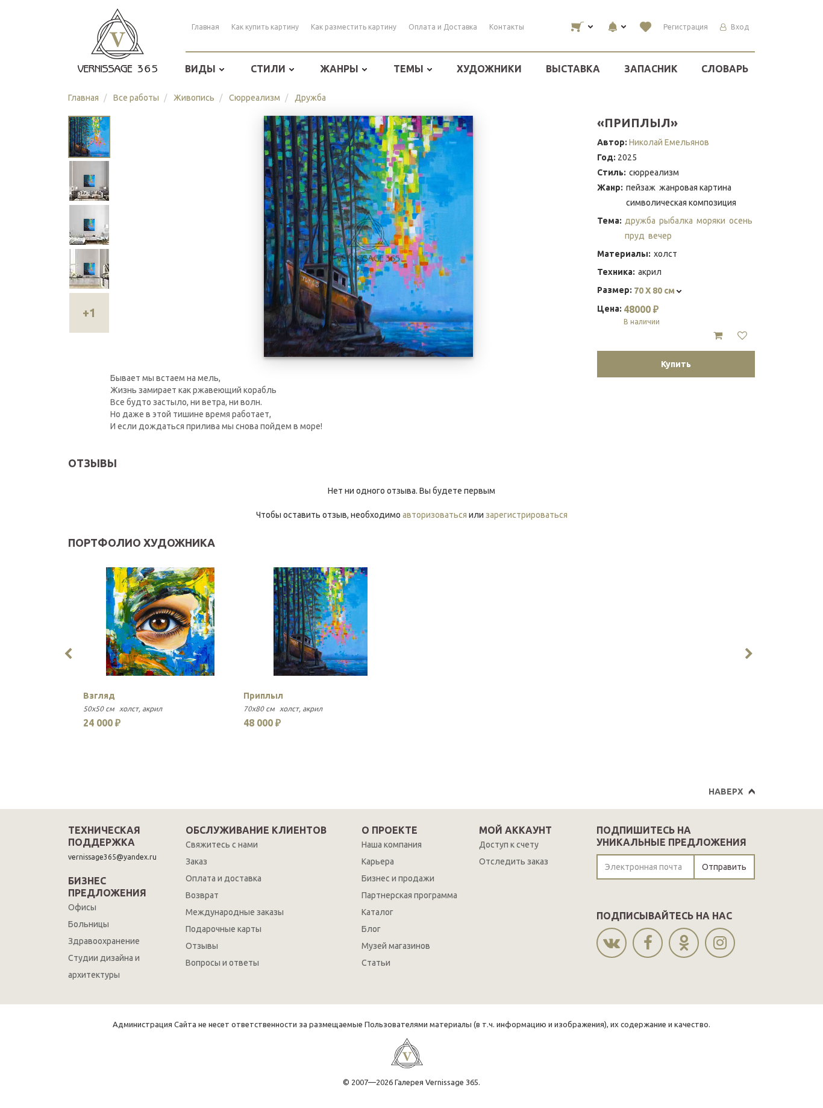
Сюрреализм (254, 97)
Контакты (506, 27)
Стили (269, 68)
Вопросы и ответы (222, 963)
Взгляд (99, 695)
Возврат (202, 895)
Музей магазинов (395, 946)
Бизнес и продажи (397, 878)
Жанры (340, 68)
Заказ (196, 861)
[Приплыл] (320, 621)
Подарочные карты (223, 929)
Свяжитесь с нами (222, 844)
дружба (640, 220)
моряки (710, 220)
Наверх (726, 791)
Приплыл (263, 695)
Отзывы (202, 946)
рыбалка (676, 220)
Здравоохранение (104, 941)
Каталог (377, 912)
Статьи (375, 963)
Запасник (651, 68)
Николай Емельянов (669, 142)
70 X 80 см (655, 290)
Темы (409, 68)
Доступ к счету (509, 844)
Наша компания (391, 844)
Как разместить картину (353, 27)
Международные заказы (235, 912)
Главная (205, 27)
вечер (660, 236)
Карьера (377, 861)
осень (741, 220)
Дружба (310, 97)
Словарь (724, 68)
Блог (371, 929)
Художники (489, 68)
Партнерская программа (409, 895)
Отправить (724, 867)
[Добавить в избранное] (742, 336)
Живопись (194, 97)
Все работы (136, 97)
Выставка (573, 68)
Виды (201, 68)
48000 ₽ (642, 315)
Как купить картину (265, 27)
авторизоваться (434, 515)
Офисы (82, 907)
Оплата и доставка (223, 878)
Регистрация (685, 27)
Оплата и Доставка (442, 27)
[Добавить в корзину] (718, 336)
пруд (635, 236)
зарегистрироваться (527, 515)
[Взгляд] (160, 621)
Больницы (88, 924)
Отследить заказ (513, 861)
